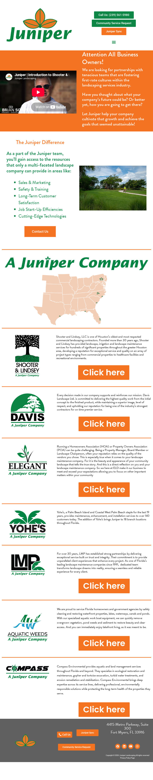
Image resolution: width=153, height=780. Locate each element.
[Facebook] (117, 746)
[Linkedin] (124, 746)
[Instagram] (137, 746)
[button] (114, 42)
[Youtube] (130, 746)
